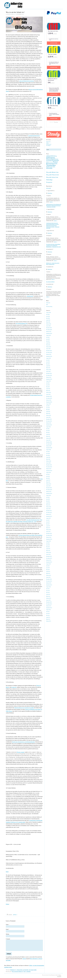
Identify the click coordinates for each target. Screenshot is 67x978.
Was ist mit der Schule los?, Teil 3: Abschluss (21, 971)
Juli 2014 (48, 588)
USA (56, 163)
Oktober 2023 (48, 377)
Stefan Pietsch (48, 144)
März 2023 (48, 390)
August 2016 (48, 541)
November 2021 (49, 421)
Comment (8, 939)
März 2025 (48, 344)
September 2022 (49, 402)
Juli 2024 (48, 360)
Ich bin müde (48, 188)
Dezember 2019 (49, 464)
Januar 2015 (48, 577)
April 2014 (48, 594)
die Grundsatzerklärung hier (21, 323)
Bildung (55, 156)
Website (7, 934)
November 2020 (49, 443)
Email (7, 929)
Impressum (48, 302)
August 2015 (48, 564)
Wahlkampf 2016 (50, 167)
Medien (47, 162)
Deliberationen (50, 157)
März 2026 (48, 322)
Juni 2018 (48, 499)
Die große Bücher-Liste (52, 172)
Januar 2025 (48, 348)
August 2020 (48, 449)
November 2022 (49, 398)
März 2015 (48, 573)
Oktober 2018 (48, 491)
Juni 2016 (48, 544)
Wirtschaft (49, 168)
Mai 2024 (48, 363)
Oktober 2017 (48, 514)
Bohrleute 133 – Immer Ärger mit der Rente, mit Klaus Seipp (52, 263)
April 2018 (48, 503)
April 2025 (48, 343)
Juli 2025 (48, 337)
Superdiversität (30, 296)
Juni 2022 (48, 407)
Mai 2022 (48, 409)
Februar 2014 (48, 598)
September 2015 (49, 562)
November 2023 (49, 375)
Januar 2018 (48, 508)
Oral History (51, 162)
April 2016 (48, 548)
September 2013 (49, 607)
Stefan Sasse (48, 141)
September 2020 (49, 447)
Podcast (7, 904)
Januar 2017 (48, 531)
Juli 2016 (48, 543)
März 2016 (48, 550)
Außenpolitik (49, 156)
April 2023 (48, 388)
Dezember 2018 (49, 487)
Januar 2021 (48, 440)
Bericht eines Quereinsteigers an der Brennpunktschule (23, 742)
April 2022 (48, 411)
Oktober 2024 (48, 354)
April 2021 (48, 434)
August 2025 (48, 335)
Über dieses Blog (49, 306)
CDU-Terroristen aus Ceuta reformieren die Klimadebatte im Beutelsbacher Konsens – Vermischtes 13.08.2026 (53, 205)
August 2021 (48, 426)
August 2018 (48, 495)
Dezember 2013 (49, 602)
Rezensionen (50, 163)
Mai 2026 (48, 318)
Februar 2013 (48, 621)
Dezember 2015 (49, 556)
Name (7, 924)
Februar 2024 (48, 369)
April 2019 (48, 480)
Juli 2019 (48, 474)
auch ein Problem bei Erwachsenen (26, 81)
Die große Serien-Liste (52, 177)
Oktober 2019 (48, 468)
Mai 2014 (48, 592)
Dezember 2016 (49, 533)
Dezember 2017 (49, 510)
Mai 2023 (48, 386)
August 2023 (48, 381)
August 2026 (48, 312)
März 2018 (48, 504)
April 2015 (48, 571)
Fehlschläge (49, 180)
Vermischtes (51, 165)
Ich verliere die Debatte (50, 281)
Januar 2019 (48, 485)
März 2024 (48, 367)
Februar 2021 (48, 438)
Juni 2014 (48, 590)
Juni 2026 (48, 316)
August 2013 (48, 609)
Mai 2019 (48, 478)
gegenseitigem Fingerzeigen (34, 135)
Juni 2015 (48, 567)
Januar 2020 (48, 463)
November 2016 (49, 535)
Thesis (60, 975)
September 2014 (49, 584)
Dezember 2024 (49, 350)
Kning (7, 871)
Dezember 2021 (49, 419)
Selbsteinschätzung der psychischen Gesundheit (24, 707)
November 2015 (49, 558)
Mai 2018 (48, 501)
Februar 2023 (48, 392)
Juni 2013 (48, 613)
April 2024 (48, 365)
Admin (59, 976)
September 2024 (49, 356)
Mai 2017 (48, 524)
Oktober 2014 (48, 583)
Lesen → (51, 201)
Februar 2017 (48, 529)
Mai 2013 (48, 615)
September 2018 (49, 493)
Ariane (47, 143)
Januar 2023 (48, 394)
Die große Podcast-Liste (52, 175)
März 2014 (48, 596)
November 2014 (49, 581)
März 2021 (48, 436)
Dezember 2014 (49, 579)
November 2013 (49, 604)
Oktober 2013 (48, 605)
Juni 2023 (48, 384)
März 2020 (48, 459)
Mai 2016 (48, 546)
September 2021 (49, 424)
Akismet (24, 958)
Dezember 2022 (49, 396)
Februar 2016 (48, 552)
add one (14, 914)
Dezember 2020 (49, 442)
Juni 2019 (48, 476)
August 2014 (48, 586)
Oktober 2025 (48, 331)
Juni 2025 (48, 339)
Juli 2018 (48, 497)
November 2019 (49, 466)
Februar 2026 (48, 323)
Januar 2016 (48, 554)
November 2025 (49, 329)
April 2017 (48, 525)
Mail (47, 304)
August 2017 (48, 518)
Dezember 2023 (49, 373)
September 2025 (49, 333)
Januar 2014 (48, 600)
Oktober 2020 (48, 445)
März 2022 (48, 413)
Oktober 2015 (48, 560)
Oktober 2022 (48, 400)
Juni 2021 (48, 430)
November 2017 (49, 512)
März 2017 (48, 527)
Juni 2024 (48, 362)
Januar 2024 (48, 371)
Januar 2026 (48, 325)
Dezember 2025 (49, 327)
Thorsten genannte (20, 752)
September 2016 (49, 539)
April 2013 (48, 617)
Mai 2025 (48, 341)
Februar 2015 (48, 575)
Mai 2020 (48, 455)
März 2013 (48, 619)
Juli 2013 (48, 611)
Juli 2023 (48, 383)
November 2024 (49, 352)
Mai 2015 (48, 569)
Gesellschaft (55, 160)
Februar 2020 (48, 461)
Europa (56, 159)
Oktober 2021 (48, 423)
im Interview (14, 687)
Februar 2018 (48, 506)
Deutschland (50, 159)
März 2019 (48, 482)
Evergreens (49, 182)
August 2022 (48, 403)
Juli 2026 (48, 314)
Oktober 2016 (48, 537)
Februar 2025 (48, 346)
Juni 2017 (48, 522)
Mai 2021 (48, 432)
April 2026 (48, 320)
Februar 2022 (48, 415)
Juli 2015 (48, 565)
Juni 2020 (48, 453)
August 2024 (48, 358)
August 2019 (48, 472)
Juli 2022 (48, 405)
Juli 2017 (48, 520)
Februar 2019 (48, 484)
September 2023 (49, 379)
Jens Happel (48, 145)
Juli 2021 (48, 428)
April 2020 (48, 457)
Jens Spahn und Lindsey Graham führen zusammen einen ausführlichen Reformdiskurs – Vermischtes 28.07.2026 (53, 245)
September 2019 (49, 470)
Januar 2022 (48, 417)
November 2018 (49, 489)
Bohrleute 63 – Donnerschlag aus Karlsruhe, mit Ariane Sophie (23, 969)
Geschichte (48, 160)
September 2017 (49, 516)
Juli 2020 (48, 451)
